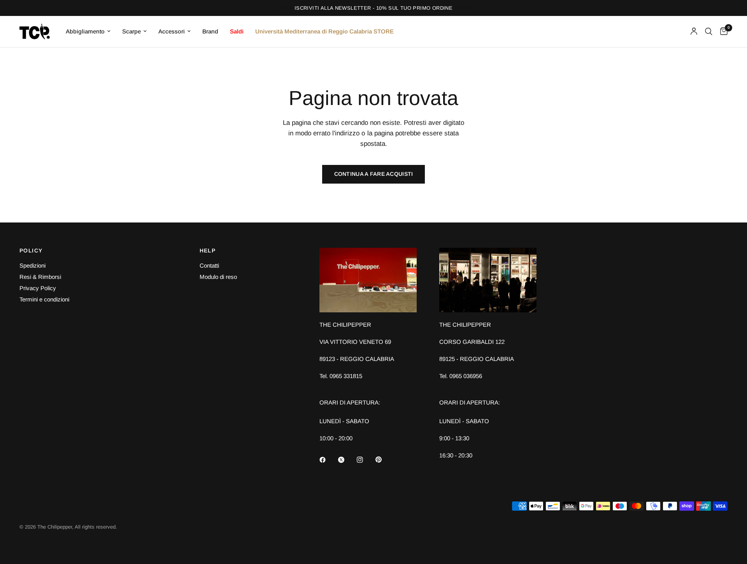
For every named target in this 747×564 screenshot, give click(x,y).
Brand (210, 31)
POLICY (30, 250)
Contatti (209, 265)
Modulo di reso (218, 276)
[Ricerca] (708, 31)
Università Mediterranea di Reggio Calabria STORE (324, 31)
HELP (208, 250)
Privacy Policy (37, 288)
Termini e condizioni (44, 299)
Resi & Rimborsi (40, 276)
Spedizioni (32, 265)
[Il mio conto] (694, 31)
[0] (722, 31)
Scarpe (131, 31)
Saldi (237, 31)
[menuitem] (88, 31)
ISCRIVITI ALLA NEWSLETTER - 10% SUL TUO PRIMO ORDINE (373, 8)
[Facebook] (328, 459)
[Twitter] (346, 459)
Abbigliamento (85, 31)
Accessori (171, 31)
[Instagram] (365, 459)
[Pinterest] (384, 459)
